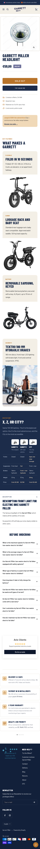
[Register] (34, 802)
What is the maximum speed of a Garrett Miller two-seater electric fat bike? (19, 544)
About (24, 780)
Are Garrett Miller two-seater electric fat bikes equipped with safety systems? (19, 562)
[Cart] (36, 9)
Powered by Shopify (19, 830)
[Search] (8, 9)
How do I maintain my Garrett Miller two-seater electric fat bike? (19, 619)
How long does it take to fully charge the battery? (17, 581)
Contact (25, 764)
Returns (25, 776)
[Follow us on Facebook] (5, 815)
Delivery (25, 768)
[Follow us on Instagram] (9, 815)
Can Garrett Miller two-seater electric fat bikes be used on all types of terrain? (19, 591)
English (6, 824)
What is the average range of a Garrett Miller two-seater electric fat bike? (18, 553)
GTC (23, 784)
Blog (23, 772)
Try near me (20, 88)
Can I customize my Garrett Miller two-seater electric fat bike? (18, 609)
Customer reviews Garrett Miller (28, 758)
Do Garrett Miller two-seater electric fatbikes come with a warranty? (18, 600)
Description (7, 497)
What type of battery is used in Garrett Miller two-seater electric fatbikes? (18, 572)
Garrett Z (23, 449)
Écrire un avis (20, 652)
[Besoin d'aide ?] (35, 844)
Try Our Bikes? (27, 753)
